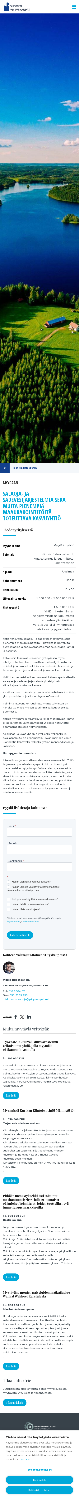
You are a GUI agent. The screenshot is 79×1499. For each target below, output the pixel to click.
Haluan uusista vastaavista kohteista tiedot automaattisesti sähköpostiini (33, 888)
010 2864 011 (17, 991)
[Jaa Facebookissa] (16, 1017)
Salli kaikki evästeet (39, 1490)
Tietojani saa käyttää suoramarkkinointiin (34, 899)
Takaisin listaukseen (24, 468)
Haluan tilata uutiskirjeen (25, 909)
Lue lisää (11, 1095)
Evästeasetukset (39, 1469)
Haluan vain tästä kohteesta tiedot (31, 881)
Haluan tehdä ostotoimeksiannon (30, 904)
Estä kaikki (39, 1480)
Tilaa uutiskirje (14, 1402)
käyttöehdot (13, 921)
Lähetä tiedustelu (20, 935)
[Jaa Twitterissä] (22, 1017)
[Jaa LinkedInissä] (29, 1017)
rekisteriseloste (31, 921)
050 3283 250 (19, 995)
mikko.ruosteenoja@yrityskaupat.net (26, 999)
